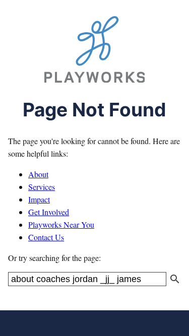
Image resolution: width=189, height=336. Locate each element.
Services (41, 186)
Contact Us (46, 237)
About (38, 174)
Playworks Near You (61, 224)
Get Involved (48, 212)
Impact (39, 199)
